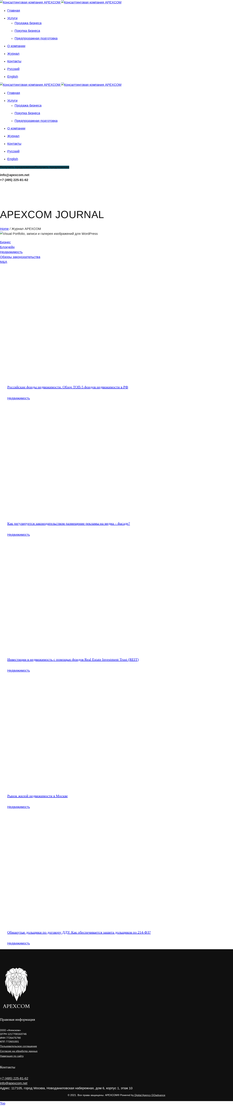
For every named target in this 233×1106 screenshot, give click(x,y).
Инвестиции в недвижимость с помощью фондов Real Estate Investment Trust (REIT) (73, 659)
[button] (34, 167)
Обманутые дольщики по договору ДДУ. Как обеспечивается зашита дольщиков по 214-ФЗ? (79, 932)
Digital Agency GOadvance (149, 1095)
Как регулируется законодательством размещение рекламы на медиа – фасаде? (68, 523)
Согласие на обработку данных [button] (18, 1051)
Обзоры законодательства (20, 257)
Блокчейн (7, 247)
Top (2, 1103)
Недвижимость (11, 252)
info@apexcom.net (14, 175)
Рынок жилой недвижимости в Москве (37, 796)
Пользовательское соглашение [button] (18, 1046)
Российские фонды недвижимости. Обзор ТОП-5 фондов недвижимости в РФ (67, 387)
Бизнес (5, 242)
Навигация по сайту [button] (12, 1056)
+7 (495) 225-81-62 (14, 180)
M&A (3, 262)
